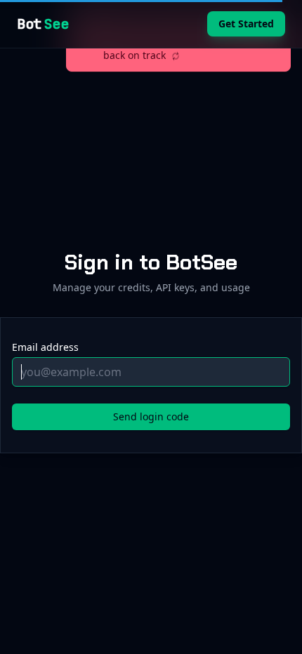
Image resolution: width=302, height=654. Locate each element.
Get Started (246, 23)
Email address (45, 347)
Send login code (151, 416)
